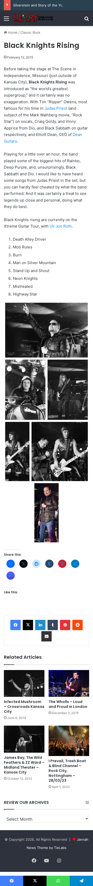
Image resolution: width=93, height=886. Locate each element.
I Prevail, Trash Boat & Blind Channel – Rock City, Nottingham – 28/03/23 (67, 770)
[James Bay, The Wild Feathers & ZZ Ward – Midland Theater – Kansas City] (24, 739)
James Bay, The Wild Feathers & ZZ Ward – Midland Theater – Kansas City (24, 765)
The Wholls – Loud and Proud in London (68, 704)
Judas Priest (55, 108)
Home (12, 32)
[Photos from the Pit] (33, 18)
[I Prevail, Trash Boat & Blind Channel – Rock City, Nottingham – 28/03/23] (69, 741)
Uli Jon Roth (61, 226)
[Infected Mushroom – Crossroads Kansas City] (24, 683)
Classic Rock (30, 32)
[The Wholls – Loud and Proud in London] (69, 683)
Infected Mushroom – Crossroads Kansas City (24, 706)
